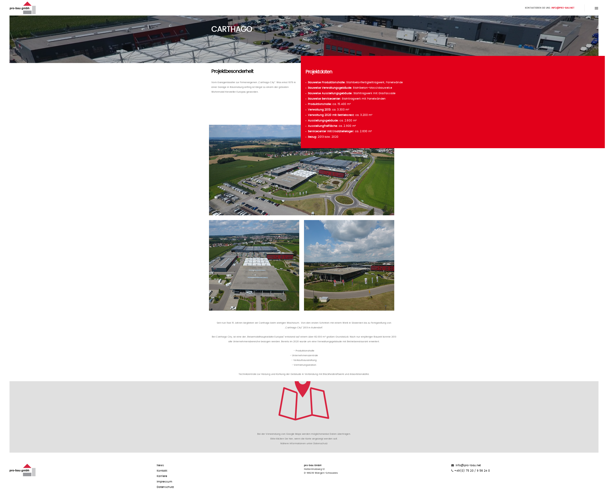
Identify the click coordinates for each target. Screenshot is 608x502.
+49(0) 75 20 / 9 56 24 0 (471, 471)
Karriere (162, 476)
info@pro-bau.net (562, 8)
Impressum (164, 481)
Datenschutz (165, 487)
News (160, 465)
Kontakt (162, 471)
